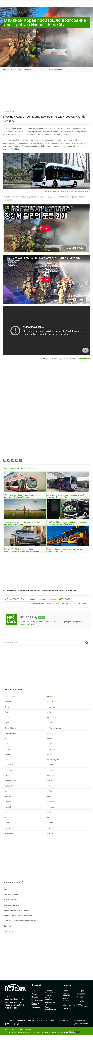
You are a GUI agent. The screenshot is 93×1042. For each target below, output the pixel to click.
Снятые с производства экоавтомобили (20, 921)
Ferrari (51, 733)
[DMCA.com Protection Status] (74, 1032)
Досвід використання (82, 1006)
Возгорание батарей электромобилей (44, 591)
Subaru (7, 823)
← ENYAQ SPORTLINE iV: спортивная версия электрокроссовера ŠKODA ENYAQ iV (38, 599)
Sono (51, 817)
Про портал (9, 1020)
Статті (65, 991)
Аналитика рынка (11, 894)
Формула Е (8, 926)
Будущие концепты (11, 905)
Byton (51, 712)
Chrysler (7, 723)
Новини (34, 997)
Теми (52, 1020)
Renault (7, 807)
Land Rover (8, 765)
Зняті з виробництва (50, 1008)
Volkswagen (9, 833)
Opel (51, 791)
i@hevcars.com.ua (81, 1024)
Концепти (81, 994)
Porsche (52, 802)
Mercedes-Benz (10, 781)
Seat (6, 812)
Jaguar (7, 754)
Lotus (51, 770)
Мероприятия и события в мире (16, 910)
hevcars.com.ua (83, 359)
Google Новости (26, 625)
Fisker (51, 739)
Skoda (51, 812)
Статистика (67, 1008)
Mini (50, 781)
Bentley (7, 702)
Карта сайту (42, 1020)
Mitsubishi (8, 786)
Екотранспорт (37, 1000)
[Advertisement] (46, 92)
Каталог (34, 991)
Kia (5, 760)
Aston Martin (9, 696)
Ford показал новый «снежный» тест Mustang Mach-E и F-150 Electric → (58, 604)
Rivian (51, 807)
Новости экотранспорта (20, 69)
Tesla (51, 823)
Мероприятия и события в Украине (18, 915)
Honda (7, 749)
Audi (51, 696)
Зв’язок (31, 1020)
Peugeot (7, 796)
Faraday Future (10, 733)
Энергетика (8, 931)
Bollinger (52, 707)
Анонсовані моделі (50, 1003)
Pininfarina (53, 796)
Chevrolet (52, 718)
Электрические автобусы (67, 591)
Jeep (51, 754)
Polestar (7, 802)
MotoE (6, 889)
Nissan (7, 791)
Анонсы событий (10, 900)
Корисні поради (66, 1000)
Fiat (6, 739)
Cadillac (7, 718)
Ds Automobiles (55, 728)
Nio (50, 786)
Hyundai (52, 749)
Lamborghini (54, 760)
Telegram (76, 622)
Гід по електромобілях (69, 1004)
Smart (7, 817)
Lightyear (8, 770)
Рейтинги (80, 997)
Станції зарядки (66, 995)
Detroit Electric (10, 728)
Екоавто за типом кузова (51, 992)
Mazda (51, 775)
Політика (21, 1020)
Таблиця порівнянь (81, 1001)
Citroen (52, 723)
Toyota (7, 828)
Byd (6, 712)
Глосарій (80, 991)
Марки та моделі (35, 1004)
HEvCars (6, 69)
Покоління (35, 1008)
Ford (6, 744)
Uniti (50, 828)
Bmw (6, 707)
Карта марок (62, 1020)
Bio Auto (52, 702)
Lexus (51, 765)
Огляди (34, 994)
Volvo (51, 833)
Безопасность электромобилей (17, 591)
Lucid (6, 775)
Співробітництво (78, 1020)
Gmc (51, 744)
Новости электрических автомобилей (46, 69)
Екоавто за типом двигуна (49, 997)
